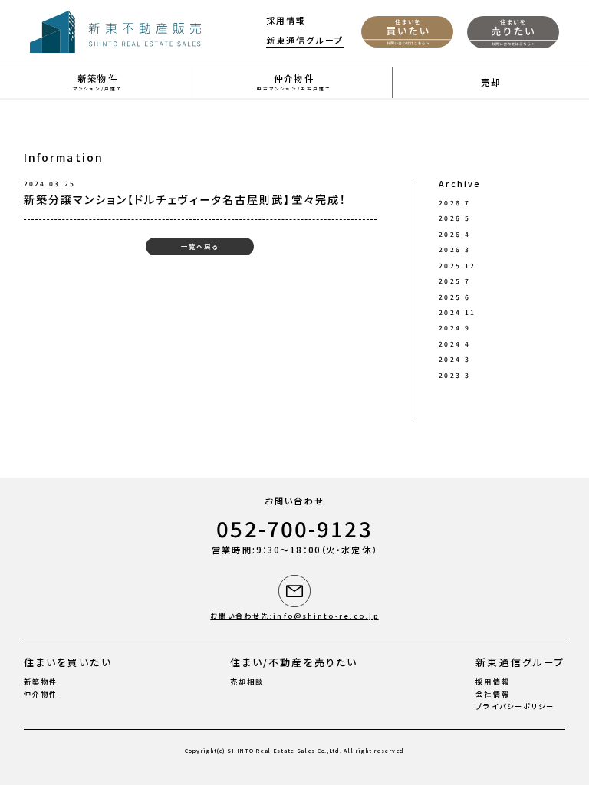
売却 (491, 82)
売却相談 (247, 681)
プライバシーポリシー (514, 706)
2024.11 (457, 312)
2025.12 (457, 265)
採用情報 (286, 21)
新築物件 (41, 681)
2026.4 (454, 234)
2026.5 (454, 218)
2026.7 (454, 202)
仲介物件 (41, 694)
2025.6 (454, 297)
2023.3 (454, 375)
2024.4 (454, 343)
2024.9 (454, 327)
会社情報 (492, 694)
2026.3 (454, 249)
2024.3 (454, 359)
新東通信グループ (305, 41)
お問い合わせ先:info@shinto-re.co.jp (294, 616)
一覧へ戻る (200, 246)
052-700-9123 (294, 529)
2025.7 (454, 281)
